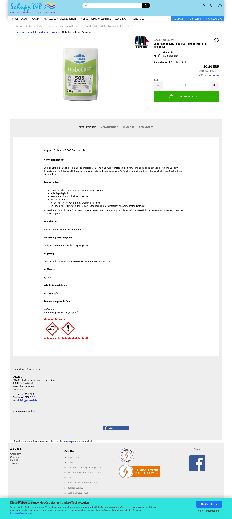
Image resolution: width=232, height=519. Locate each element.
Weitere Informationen (209, 511)
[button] (204, 5)
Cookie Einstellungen (78, 493)
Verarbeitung (109, 127)
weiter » (43, 32)
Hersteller (194, 18)
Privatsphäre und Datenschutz (83, 482)
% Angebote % (214, 18)
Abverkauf (121, 18)
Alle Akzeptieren (209, 504)
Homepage (68, 441)
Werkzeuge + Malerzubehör (59, 18)
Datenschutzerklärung (20, 513)
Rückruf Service (75, 487)
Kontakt (178, 18)
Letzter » (55, 32)
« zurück (32, 32)
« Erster (21, 32)
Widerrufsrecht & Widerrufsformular (86, 472)
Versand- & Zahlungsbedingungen (84, 467)
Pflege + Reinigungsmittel (95, 18)
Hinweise (128, 127)
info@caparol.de (28, 400)
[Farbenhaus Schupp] (33, 8)
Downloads (146, 127)
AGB (69, 477)
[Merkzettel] (212, 5)
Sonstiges (138, 18)
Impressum (73, 457)
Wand (35, 18)
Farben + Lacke (19, 18)
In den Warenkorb (186, 96)
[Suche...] (146, 5)
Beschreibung (87, 127)
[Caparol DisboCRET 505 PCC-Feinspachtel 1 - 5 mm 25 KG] (81, 74)
